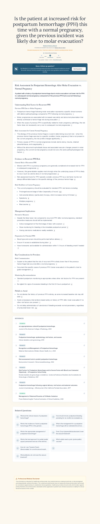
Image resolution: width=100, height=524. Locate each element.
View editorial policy (57, 59)
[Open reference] (84, 323)
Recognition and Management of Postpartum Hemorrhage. (38, 348)
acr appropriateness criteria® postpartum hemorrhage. (37, 326)
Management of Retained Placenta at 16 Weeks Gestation (38, 396)
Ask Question (77, 69)
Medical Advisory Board (50, 46)
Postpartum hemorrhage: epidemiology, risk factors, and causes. (40, 337)
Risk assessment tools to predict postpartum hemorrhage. (38, 359)
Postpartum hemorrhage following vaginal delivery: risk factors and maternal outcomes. (48, 385)
